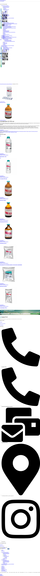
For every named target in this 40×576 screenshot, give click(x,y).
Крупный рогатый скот (6, 6)
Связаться (1, 544)
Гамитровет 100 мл (3, 243)
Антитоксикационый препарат (7, 27)
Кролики (4, 33)
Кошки (6, 10)
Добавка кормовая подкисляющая (7, 47)
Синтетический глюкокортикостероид (10, 41)
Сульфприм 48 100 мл (3, 120)
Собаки (6, 11)
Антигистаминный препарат (7, 25)
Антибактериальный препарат (7, 24)
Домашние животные (6, 9)
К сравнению (3, 570)
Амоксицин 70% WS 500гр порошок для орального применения (11, 264)
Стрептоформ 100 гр (3, 307)
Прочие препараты (5, 39)
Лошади (5, 554)
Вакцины (4, 29)
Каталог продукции (2, 323)
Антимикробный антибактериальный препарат (9, 26)
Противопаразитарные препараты (7, 38)
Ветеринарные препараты (5, 22)
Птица (4, 16)
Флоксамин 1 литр (3, 156)
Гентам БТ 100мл (3, 200)
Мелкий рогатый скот (6, 7)
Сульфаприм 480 (2, 101)
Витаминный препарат (6, 30)
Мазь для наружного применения (7, 35)
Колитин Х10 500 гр (3, 286)
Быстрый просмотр (2, 154)
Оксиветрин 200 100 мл (4, 221)
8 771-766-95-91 (2, 58)
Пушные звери (5, 42)
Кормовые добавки (4, 46)
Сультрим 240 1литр (3, 178)
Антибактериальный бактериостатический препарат (10, 23)
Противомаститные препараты (7, 37)
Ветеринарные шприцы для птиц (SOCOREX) (8, 45)
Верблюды (17, 131)
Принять (1, 574)
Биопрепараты (5, 28)
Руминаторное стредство (8, 40)
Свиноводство (5, 17)
